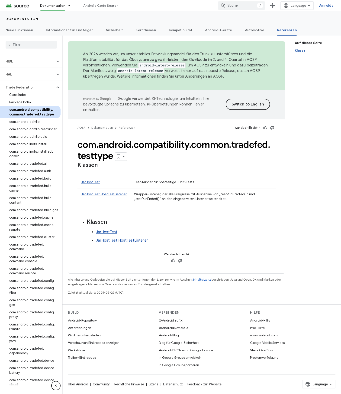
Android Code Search (100, 5)
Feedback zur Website (204, 384)
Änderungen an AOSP (204, 76)
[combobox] (241, 5)
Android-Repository (82, 320)
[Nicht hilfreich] (272, 127)
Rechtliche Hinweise (129, 384)
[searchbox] (31, 45)
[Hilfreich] (265, 127)
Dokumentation (52, 5)
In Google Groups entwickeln (180, 357)
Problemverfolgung (264, 357)
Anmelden (327, 5)
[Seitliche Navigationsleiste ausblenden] (56, 385)
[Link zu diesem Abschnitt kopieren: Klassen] (102, 165)
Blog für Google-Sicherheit (179, 343)
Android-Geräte (218, 30)
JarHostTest (90, 182)
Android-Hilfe (260, 320)
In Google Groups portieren (179, 365)
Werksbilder (76, 350)
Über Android (78, 384)
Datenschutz (173, 384)
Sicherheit (114, 30)
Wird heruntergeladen (84, 335)
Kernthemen (146, 30)
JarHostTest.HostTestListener (104, 194)
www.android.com (264, 335)
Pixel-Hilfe (257, 328)
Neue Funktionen (19, 30)
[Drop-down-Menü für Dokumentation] (71, 5)
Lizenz (153, 384)
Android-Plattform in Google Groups (186, 350)
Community (101, 384)
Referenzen (287, 30)
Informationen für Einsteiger (69, 30)
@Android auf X (171, 320)
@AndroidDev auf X (173, 328)
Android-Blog (169, 335)
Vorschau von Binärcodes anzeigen (93, 343)
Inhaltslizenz (202, 280)
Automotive (254, 30)
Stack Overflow (261, 350)
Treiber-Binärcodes (82, 357)
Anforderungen (79, 328)
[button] (27, 61)
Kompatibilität (180, 30)
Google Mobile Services (267, 343)
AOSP (81, 128)
